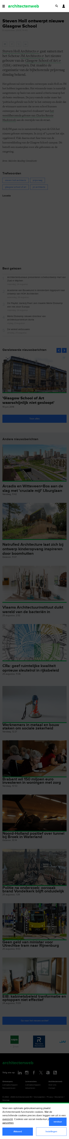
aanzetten (8, 1122)
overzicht (7, 1119)
